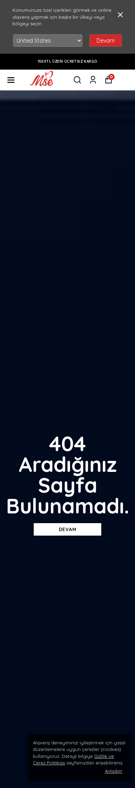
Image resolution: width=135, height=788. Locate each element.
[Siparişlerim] (93, 79)
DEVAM (67, 529)
